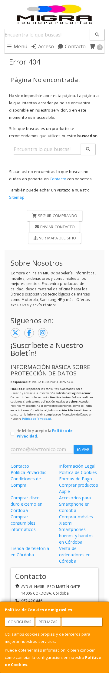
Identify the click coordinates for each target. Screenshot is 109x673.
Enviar (83, 449)
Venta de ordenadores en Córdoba (75, 554)
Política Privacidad (29, 472)
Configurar (19, 621)
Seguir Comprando (57, 215)
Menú (19, 46)
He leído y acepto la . (45, 433)
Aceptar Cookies (82, 621)
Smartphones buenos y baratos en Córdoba (76, 535)
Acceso (45, 46)
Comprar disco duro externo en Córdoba (27, 504)
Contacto (75, 46)
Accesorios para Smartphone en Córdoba (75, 504)
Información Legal (77, 466)
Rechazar (48, 621)
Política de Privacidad (36, 419)
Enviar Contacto (57, 226)
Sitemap (17, 197)
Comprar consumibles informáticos (23, 523)
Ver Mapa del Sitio (57, 238)
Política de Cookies (78, 472)
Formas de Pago (75, 479)
